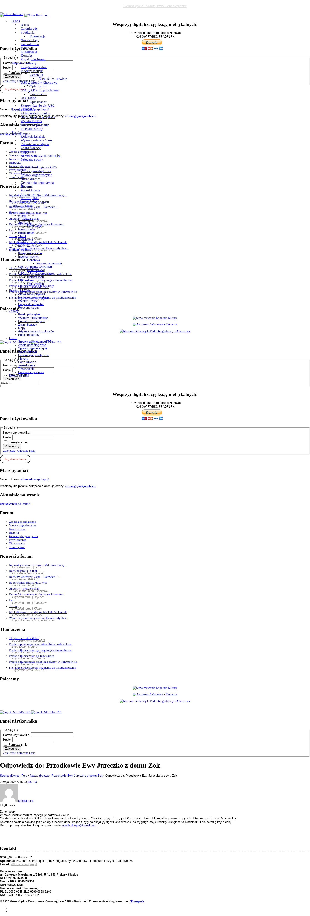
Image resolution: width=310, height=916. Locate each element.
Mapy (25, 152)
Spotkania (28, 32)
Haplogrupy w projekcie (38, 117)
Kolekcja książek (33, 136)
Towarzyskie (30, 198)
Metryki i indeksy (24, 63)
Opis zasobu (38, 86)
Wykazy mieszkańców (36, 140)
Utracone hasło (26, 450)
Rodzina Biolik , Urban (23, 571)
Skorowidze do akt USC (38, 105)
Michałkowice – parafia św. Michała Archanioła (38, 612)
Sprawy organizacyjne (36, 175)
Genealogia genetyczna (37, 182)
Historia (26, 186)
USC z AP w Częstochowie (40, 90)
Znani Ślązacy (31, 148)
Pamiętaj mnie (18, 442)
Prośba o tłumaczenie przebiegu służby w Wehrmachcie (43, 661)
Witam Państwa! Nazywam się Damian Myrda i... (38, 618)
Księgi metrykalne (34, 67)
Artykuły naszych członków (41, 155)
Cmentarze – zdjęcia (35, 144)
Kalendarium (30, 44)
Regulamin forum (33, 59)
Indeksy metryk (32, 71)
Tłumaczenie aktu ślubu (24, 638)
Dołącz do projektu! (35, 125)
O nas (16, 21)
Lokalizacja (29, 51)
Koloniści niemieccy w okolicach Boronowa (36, 594)
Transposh (137, 901)
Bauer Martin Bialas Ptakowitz (28, 582)
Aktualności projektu (35, 113)
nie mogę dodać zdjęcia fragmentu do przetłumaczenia (42, 667)
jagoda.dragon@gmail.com (79, 825)
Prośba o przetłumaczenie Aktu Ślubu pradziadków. (40, 644)
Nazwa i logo (30, 40)
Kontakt (26, 55)
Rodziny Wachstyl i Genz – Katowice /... (34, 576)
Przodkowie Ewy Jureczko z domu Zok (77, 775)
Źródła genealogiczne (36, 171)
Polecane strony (32, 129)
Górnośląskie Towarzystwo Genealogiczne (155, 6)
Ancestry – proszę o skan (24, 588)
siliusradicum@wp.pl (24, 864)
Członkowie (29, 28)
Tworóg (13, 606)
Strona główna (9, 775)
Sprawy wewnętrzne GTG (39, 167)
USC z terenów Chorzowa (39, 82)
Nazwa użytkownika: (17, 432)
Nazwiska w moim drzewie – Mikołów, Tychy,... (38, 565)
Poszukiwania (30, 190)
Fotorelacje (37, 36)
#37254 (32, 782)
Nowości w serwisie (53, 78)
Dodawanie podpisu (35, 202)
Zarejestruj (9, 450)
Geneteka (36, 75)
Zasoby (17, 132)
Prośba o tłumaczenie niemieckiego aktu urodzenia (40, 650)
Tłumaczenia (30, 194)
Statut (25, 48)
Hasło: (7, 437)
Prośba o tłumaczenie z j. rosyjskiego (31, 655)
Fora (24, 775)
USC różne (28, 98)
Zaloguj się (12, 446)
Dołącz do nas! (22, 206)
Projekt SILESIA (23, 109)
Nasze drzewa (30, 179)
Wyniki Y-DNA (31, 121)
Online (15, 503)
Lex (11, 600)
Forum (16, 163)
